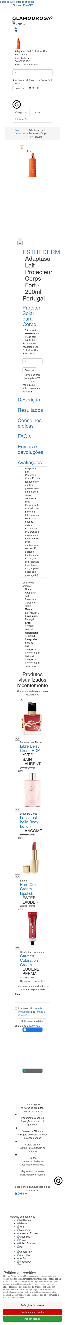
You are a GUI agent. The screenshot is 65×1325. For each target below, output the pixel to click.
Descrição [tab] (29, 399)
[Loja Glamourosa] (32, 18)
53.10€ (35, 88)
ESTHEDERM (41, 251)
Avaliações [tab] (30, 462)
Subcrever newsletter (32, 1021)
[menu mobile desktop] (48, 12)
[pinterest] (21, 1193)
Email (18, 994)
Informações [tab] (21, 119)
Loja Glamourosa (21, 131)
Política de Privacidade (30, 1010)
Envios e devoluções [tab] (30, 449)
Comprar (19, 88)
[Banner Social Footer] (32, 1029)
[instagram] (19, 1193)
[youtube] (16, 1193)
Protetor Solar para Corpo (31, 316)
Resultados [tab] (30, 409)
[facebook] (24, 1193)
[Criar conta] (16, 27)
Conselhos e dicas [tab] (30, 422)
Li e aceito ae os (31, 1012)
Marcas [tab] (36, 112)
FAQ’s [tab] (24, 435)
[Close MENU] (56, 95)
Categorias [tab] (21, 112)
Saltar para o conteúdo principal (17, 1)
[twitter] (26, 1193)
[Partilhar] (20, 239)
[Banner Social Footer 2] (32, 1071)
